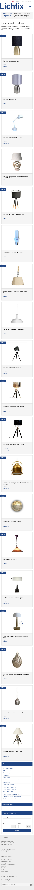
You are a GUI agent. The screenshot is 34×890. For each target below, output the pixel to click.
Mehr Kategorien (8, 804)
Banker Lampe (6, 770)
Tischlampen (6, 775)
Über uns (3, 866)
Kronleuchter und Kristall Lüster (11, 799)
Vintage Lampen (7, 773)
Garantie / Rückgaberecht (8, 864)
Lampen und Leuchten (9, 784)
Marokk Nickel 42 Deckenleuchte (13, 713)
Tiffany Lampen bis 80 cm (9, 789)
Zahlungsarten (5, 863)
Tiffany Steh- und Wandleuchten (11, 792)
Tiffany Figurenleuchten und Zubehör (12, 794)
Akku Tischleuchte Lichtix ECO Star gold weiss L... (15, 636)
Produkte (9, 13)
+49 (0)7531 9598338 (9, 849)
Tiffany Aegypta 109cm (10, 559)
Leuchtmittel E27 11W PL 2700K (13, 253)
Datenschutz (4, 871)
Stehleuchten (6, 777)
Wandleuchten (6, 782)
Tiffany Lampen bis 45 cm (9, 787)
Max (19, 823)
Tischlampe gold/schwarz (11, 61)
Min (4, 823)
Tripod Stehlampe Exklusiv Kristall (13, 406)
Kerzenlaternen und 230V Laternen (12, 796)
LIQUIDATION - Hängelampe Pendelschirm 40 (16, 291)
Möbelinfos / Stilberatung (7, 859)
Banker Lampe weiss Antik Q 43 (13, 598)
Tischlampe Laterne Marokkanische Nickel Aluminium (16, 675)
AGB (2, 869)
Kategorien (6, 764)
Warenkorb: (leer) (26, 1)
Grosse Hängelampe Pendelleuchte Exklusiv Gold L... (17, 483)
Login (17, 1)
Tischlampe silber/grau (10, 99)
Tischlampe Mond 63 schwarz (12, 368)
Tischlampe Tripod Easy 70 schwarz (14, 214)
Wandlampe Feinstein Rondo (12, 521)
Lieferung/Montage (6, 861)
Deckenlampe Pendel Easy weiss (13, 329)
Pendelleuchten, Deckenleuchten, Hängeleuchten (16, 780)
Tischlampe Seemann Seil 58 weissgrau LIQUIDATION (15, 176)
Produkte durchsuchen (9, 813)
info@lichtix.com (8, 851)
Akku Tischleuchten (8, 768)
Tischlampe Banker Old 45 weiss (13, 138)
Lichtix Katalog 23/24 (6, 880)
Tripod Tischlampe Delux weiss (12, 751)
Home (4, 13)
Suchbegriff (6, 817)
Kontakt (3, 868)
